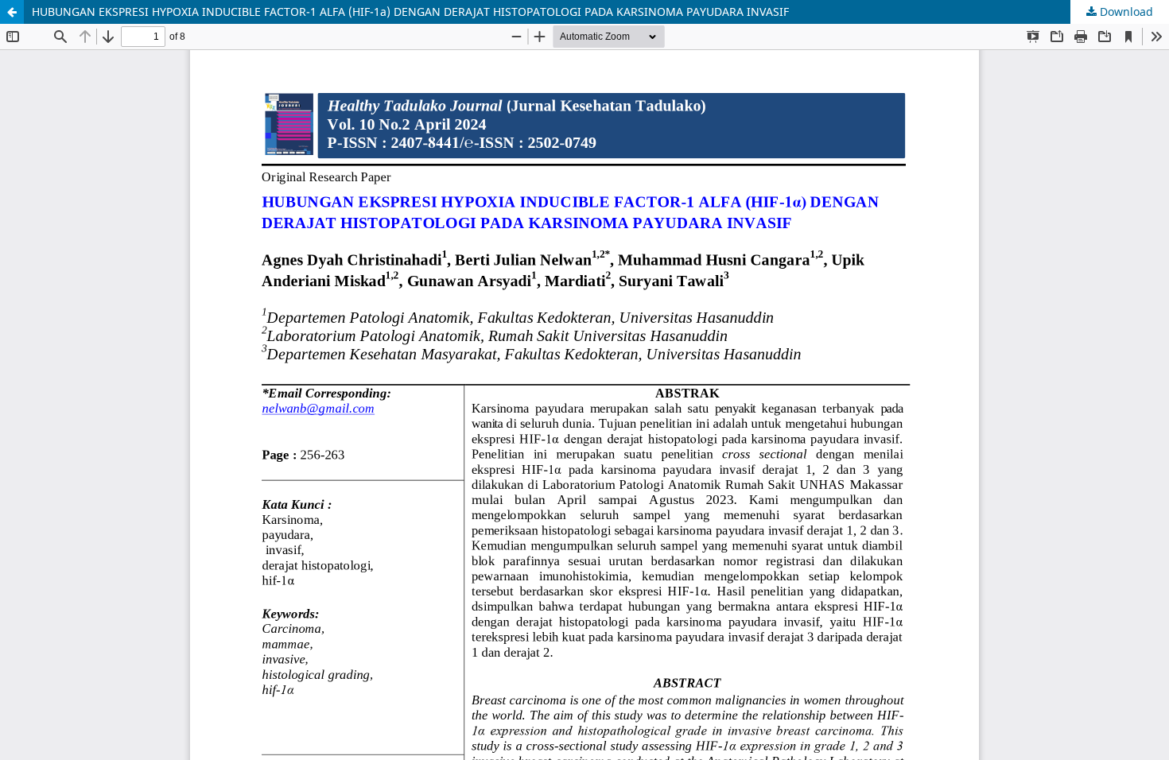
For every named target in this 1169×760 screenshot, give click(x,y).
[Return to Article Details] (12, 12)
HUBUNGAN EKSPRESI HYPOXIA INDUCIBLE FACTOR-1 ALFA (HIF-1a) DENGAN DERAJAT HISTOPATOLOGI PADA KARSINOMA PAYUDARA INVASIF (410, 11)
